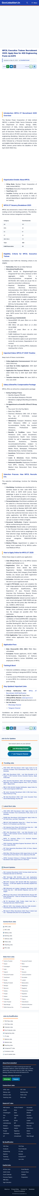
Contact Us (24, 1189)
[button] (27, 2)
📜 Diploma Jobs (7, 1039)
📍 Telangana (5, 999)
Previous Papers (7, 1177)
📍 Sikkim (4, 996)
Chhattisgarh (6, 1112)
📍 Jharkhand (6, 977)
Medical (21, 1154)
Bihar (15, 1110)
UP (4, 1136)
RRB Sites (5, 1179)
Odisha (16, 1128)
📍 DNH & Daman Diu (7, 1007)
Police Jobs (23, 1094)
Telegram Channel (34, 66)
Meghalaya (17, 1125)
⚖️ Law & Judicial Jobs (9, 1054)
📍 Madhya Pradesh (7, 983)
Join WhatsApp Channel (30, 728)
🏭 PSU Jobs (6, 948)
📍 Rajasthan (23, 993)
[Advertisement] (19, 27)
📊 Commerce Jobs (8, 1051)
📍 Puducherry (24, 991)
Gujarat (16, 1115)
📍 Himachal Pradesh (7, 974)
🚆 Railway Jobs (7, 932)
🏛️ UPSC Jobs (7, 926)
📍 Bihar (22, 963)
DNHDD (29, 1112)
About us (7, 1189)
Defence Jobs (7, 1094)
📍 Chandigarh (6, 966)
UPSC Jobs (6, 1089)
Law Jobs (21, 1159)
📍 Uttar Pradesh (6, 1001)
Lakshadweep (7, 1123)
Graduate (5, 1149)
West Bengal (30, 1136)
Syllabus (23, 1174)
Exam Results (25, 1169)
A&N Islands (6, 1107)
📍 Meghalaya (24, 985)
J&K (15, 1118)
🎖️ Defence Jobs (7, 938)
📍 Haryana (23, 972)
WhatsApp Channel (30, 66)
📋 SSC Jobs (6, 929)
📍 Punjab (5, 993)
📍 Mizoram (5, 988)
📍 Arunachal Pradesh (26, 961)
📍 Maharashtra (24, 983)
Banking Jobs (24, 1092)
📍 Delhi (4, 969)
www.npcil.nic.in (27, 698)
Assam (5, 1110)
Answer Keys (25, 1172)
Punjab (5, 1131)
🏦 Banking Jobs (7, 935)
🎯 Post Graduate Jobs (9, 1030)
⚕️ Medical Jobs (7, 1042)
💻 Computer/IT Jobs (9, 1048)
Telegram (11, 66)
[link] (14, 66)
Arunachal (29, 1107)
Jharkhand (29, 1118)
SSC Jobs (23, 1089)
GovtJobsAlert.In (11, 2)
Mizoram (29, 1125)
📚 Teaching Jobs (8, 944)
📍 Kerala (4, 980)
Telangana (17, 1133)
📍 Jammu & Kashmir (25, 974)
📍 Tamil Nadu (24, 996)
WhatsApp (7, 66)
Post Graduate (23, 1149)
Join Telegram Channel (34, 728)
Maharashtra (30, 1123)
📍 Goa (22, 969)
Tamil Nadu (6, 1133)
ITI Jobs (21, 1151)
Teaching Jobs (7, 1097)
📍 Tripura (23, 999)
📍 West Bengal (6, 1004)
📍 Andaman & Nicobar (26, 1004)
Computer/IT (22, 1156)
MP (15, 1123)
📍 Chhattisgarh (24, 966)
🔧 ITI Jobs (6, 1036)
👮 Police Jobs (7, 941)
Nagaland (5, 1128)
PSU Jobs (23, 1097)
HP (4, 1118)
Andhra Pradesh (18, 1107)
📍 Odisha (5, 991)
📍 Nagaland (23, 988)
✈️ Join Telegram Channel (19, 754)
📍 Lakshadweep (24, 1007)
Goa (4, 1115)
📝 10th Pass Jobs (8, 1021)
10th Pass (5, 1146)
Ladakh (29, 1120)
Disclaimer (32, 1189)
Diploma (5, 1154)
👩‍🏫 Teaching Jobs (8, 1045)
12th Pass (21, 1146)
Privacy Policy (15, 1189)
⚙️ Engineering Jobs (8, 1033)
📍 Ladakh (23, 980)
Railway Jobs (6, 1092)
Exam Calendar (7, 1174)
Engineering (6, 1151)
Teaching (5, 1156)
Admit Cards (6, 1172)
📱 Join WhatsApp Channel (19, 748)
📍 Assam (4, 963)
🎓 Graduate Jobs (8, 1027)
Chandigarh (30, 1110)
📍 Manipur (5, 985)
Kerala (16, 1120)
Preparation (24, 1177)
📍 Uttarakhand (24, 1001)
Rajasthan (17, 1131)
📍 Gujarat (5, 972)
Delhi (15, 1112)
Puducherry (30, 1128)
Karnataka (6, 1120)
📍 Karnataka (23, 977)
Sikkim (28, 1131)
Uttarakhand (17, 1136)
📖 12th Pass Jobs (8, 1024)
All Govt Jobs (6, 1169)
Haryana (29, 1115)
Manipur (5, 1125)
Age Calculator (7, 1182)
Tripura (28, 1133)
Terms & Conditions (19, 1191)
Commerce (6, 1159)
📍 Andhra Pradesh (7, 961)
